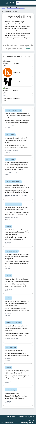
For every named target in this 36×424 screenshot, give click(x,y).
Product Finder (10, 45)
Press (27, 48)
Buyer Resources (14, 48)
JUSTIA (31, 422)
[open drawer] (2, 3)
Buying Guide (26, 45)
